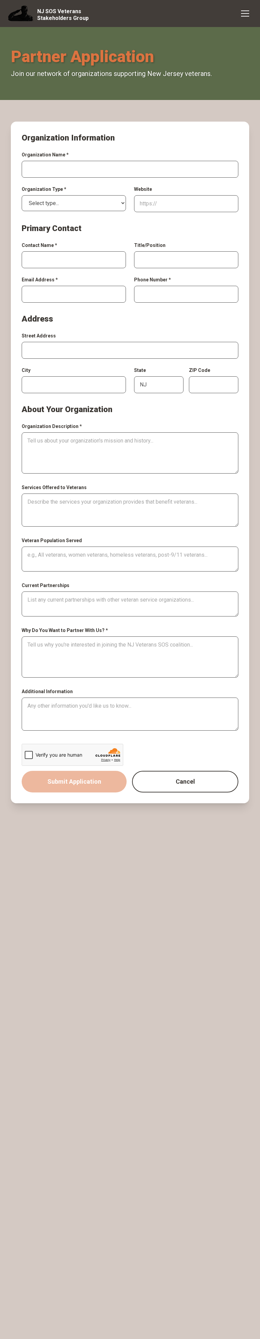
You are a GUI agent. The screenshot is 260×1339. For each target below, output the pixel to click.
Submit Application (74, 781)
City (26, 370)
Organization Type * (44, 189)
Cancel (185, 781)
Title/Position (150, 245)
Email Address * (40, 279)
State (140, 370)
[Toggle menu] (245, 13)
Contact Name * (39, 245)
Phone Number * (152, 279)
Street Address (39, 335)
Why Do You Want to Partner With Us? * (65, 630)
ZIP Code (199, 370)
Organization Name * (45, 154)
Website (143, 189)
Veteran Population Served (52, 540)
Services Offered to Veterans (54, 487)
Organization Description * (52, 426)
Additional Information (47, 691)
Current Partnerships (45, 585)
